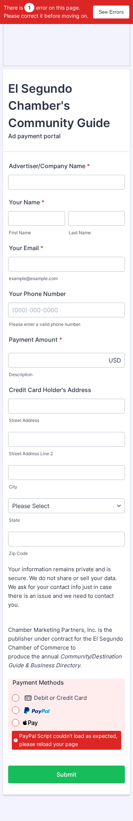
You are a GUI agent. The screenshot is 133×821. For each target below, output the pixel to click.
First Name (20, 232)
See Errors (111, 12)
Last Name (80, 232)
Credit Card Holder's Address (50, 390)
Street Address (24, 420)
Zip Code (18, 553)
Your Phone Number (37, 293)
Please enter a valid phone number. (45, 324)
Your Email (26, 248)
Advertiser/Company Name (49, 166)
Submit (66, 774)
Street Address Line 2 (31, 453)
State (14, 520)
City (13, 487)
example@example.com (33, 278)
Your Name (26, 202)
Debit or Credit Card (60, 697)
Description (21, 374)
